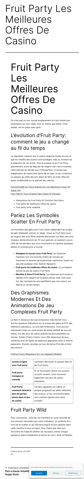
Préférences (73, 473)
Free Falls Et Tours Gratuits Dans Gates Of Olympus (35, 194)
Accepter (39, 473)
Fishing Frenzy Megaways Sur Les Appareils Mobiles (36, 354)
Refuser (56, 473)
